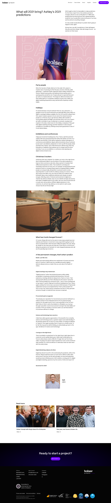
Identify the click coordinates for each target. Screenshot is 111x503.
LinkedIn (44, 472)
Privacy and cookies (20, 493)
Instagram (44, 474)
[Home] (8, 2)
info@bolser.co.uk (33, 472)
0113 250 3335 (32, 474)
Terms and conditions (30, 493)
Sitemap (38, 493)
